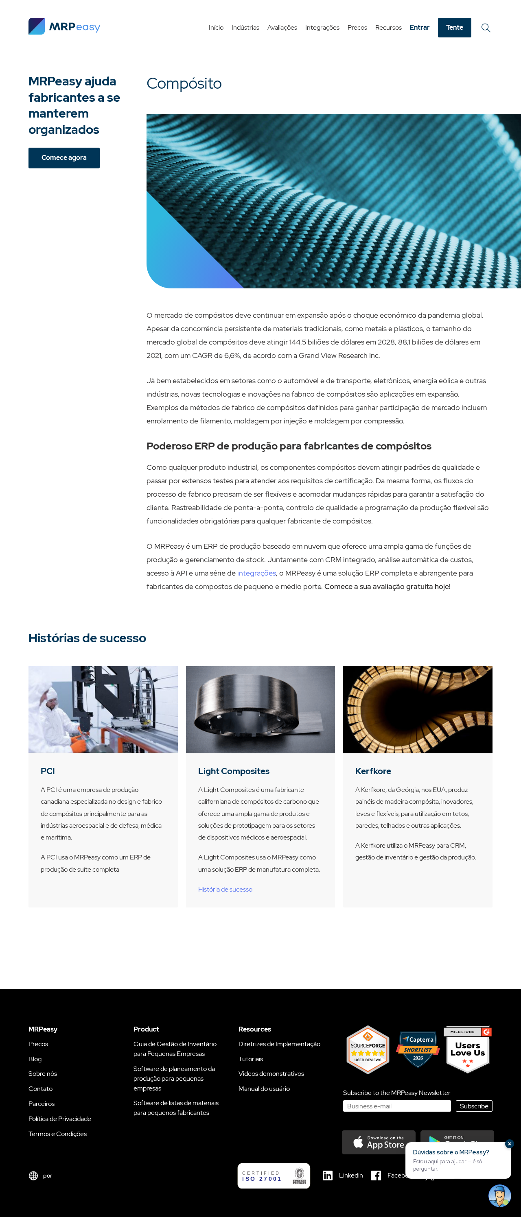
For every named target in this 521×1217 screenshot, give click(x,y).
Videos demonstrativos (271, 1073)
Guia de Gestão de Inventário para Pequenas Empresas (175, 1049)
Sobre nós (42, 1073)
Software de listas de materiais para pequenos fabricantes (176, 1108)
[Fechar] (509, 1143)
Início (216, 27)
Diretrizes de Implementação (279, 1044)
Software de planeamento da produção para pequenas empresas (174, 1078)
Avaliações (282, 27)
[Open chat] (499, 1195)
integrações (256, 573)
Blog (35, 1059)
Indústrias (245, 27)
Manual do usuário (264, 1088)
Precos (357, 27)
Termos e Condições (57, 1134)
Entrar (420, 27)
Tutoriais (251, 1059)
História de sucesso (225, 889)
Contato (40, 1088)
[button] (458, 1160)
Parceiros (41, 1103)
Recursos (388, 27)
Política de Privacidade (59, 1118)
